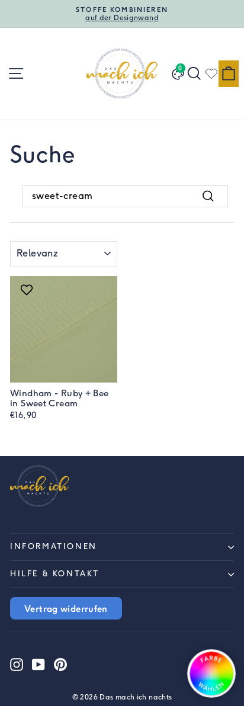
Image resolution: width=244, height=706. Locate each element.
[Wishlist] (211, 73)
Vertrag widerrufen (66, 608)
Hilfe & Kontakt (54, 573)
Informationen (53, 546)
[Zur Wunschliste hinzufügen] (28, 289)
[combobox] (125, 196)
